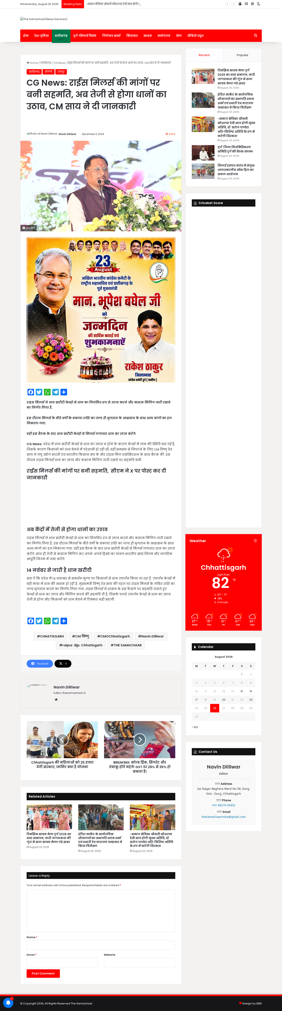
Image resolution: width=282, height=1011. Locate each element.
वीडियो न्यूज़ (195, 36)
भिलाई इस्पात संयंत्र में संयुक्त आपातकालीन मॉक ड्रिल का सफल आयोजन (236, 169)
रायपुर (61, 72)
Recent (204, 55)
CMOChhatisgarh (115, 636)
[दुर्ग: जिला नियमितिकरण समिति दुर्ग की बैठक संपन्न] (203, 153)
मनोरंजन (164, 36)
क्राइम (147, 36)
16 (251, 691)
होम (25, 36)
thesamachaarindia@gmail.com (224, 817)
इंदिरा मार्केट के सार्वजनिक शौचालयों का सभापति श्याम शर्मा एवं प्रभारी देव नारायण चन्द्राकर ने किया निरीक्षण (100, 840)
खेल (179, 36)
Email (32, 955)
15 (242, 691)
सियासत (132, 36)
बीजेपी (48, 72)
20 (223, 700)
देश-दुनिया (41, 36)
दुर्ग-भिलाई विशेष (84, 36)
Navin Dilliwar (67, 134)
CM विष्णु (82, 636)
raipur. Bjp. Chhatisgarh (82, 645)
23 (250, 700)
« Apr (195, 727)
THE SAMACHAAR (128, 645)
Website (109, 955)
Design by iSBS (252, 1003)
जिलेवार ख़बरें (111, 36)
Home (33, 63)
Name (32, 937)
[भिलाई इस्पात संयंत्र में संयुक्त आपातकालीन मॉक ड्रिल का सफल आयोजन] (203, 171)
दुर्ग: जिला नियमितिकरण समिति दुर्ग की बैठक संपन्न (235, 149)
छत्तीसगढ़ (61, 36)
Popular (242, 55)
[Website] (56, 699)
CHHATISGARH (52, 636)
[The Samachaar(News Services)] (43, 19)
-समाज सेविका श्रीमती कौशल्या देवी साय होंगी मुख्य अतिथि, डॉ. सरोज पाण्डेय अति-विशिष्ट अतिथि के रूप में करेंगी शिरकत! (155, 4)
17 (196, 700)
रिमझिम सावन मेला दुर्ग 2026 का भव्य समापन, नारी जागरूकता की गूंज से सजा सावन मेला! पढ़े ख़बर (49, 838)
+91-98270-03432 (223, 805)
